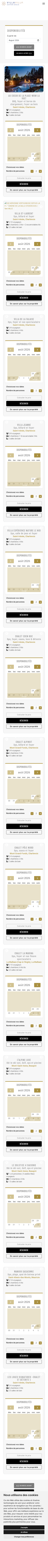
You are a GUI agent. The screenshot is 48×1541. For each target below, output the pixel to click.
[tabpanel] (24, 80)
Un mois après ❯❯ (24, 53)
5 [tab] (29, 91)
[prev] (10, 130)
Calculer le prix (24, 178)
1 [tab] (16, 91)
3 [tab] (22, 91)
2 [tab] (19, 91)
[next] (37, 130)
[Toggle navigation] (43, 3)
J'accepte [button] (24, 1527)
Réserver (24, 184)
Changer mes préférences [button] (24, 1537)
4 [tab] (26, 91)
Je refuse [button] (24, 1532)
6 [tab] (32, 91)
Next (41, 80)
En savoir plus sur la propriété (24, 190)
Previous (7, 80)
